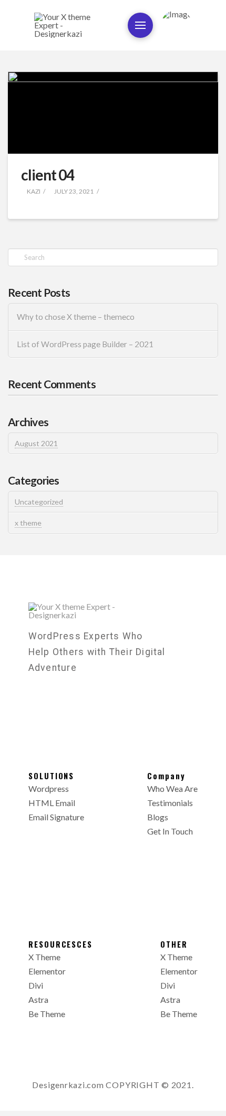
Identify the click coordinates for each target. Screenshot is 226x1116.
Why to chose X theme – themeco (76, 316)
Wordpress (48, 788)
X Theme (44, 957)
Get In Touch (170, 831)
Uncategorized (39, 501)
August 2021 (36, 443)
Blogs (157, 817)
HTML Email (51, 803)
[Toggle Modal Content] (140, 25)
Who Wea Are (172, 788)
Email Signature (56, 817)
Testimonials (170, 803)
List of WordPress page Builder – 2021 (85, 344)
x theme (28, 522)
